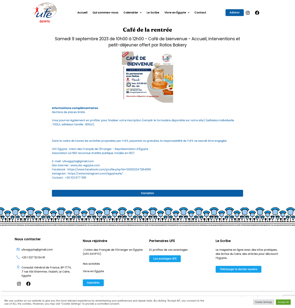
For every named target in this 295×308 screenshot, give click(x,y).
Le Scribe (153, 12)
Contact (200, 12)
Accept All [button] (283, 302)
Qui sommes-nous (105, 12)
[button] (132, 13)
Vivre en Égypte (175, 12)
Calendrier (130, 12)
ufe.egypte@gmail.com (37, 250)
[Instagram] (247, 12)
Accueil (82, 12)
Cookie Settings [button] (263, 302)
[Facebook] (257, 12)
